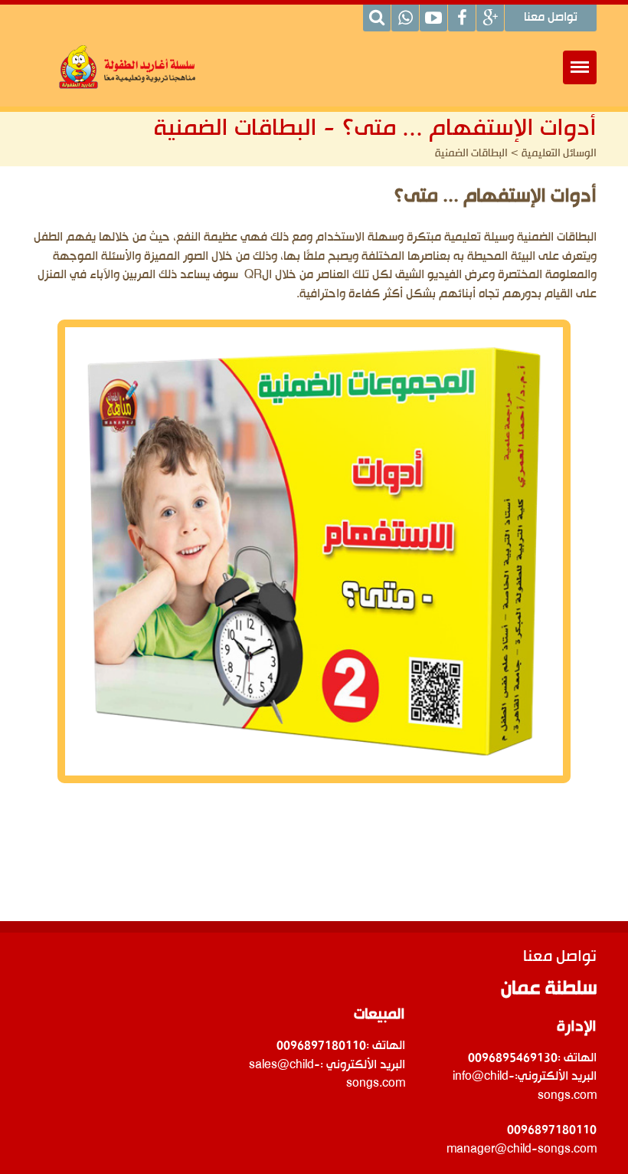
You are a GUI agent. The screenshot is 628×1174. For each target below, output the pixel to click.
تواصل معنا (550, 18)
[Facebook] (462, 18)
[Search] (377, 18)
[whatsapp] (405, 18)
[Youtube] (433, 18)
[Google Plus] (490, 18)
